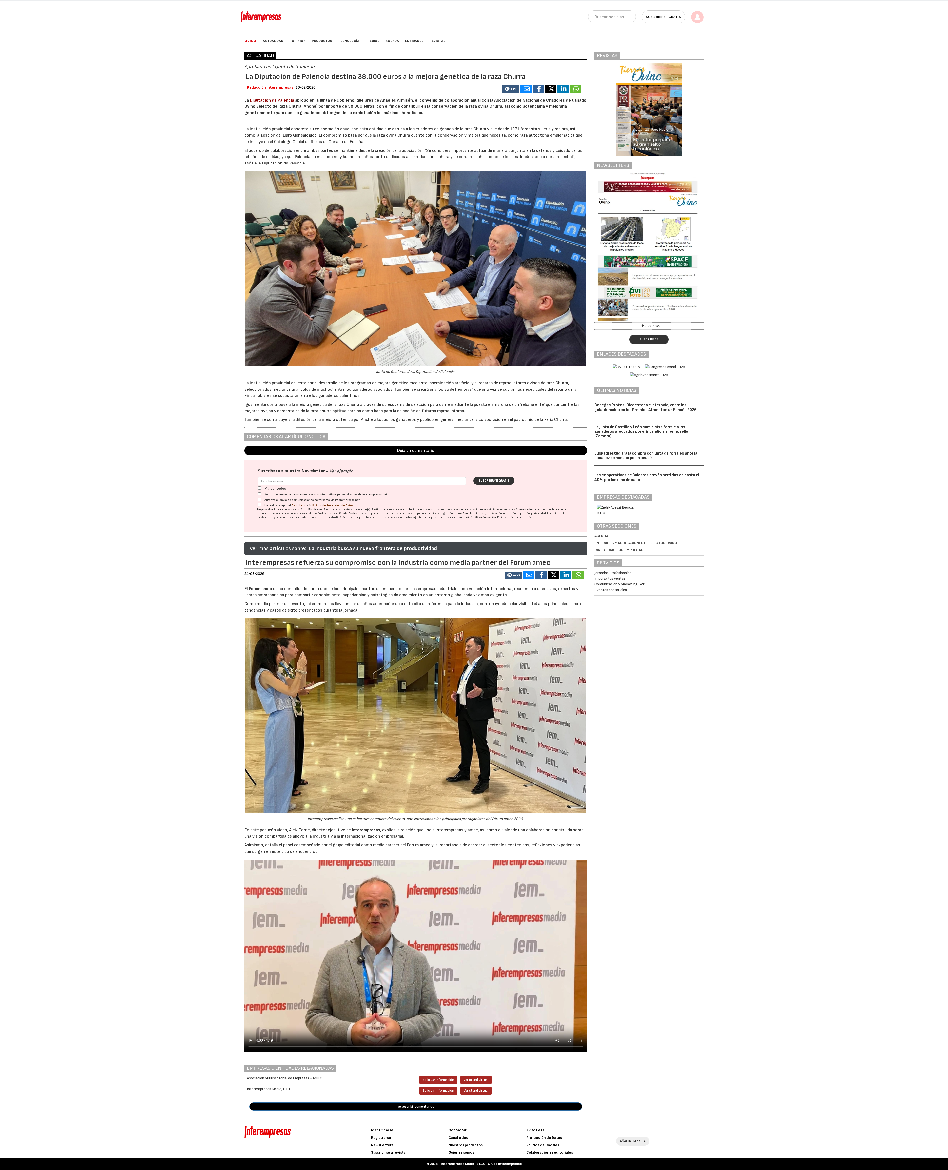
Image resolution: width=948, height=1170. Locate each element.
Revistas (438, 41)
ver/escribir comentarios (415, 1106)
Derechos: (469, 513)
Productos (322, 41)
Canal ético (458, 1137)
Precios (372, 41)
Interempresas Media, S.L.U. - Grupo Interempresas (481, 1164)
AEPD (470, 517)
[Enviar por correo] (526, 89)
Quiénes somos (461, 1152)
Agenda (392, 41)
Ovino (250, 41)
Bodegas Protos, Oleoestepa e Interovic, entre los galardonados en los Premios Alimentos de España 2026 (645, 407)
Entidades (414, 41)
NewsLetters (382, 1145)
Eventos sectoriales (610, 590)
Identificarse (382, 1130)
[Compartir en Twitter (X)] (550, 89)
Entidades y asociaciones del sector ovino (635, 543)
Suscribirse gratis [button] (663, 17)
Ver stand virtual (476, 1080)
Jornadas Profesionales (612, 573)
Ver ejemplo (341, 471)
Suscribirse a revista (388, 1152)
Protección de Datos (544, 1137)
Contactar (458, 1130)
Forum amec (260, 588)
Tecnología (348, 41)
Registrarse (381, 1137)
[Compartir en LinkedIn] (563, 89)
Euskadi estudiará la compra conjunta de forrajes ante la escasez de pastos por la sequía (645, 456)
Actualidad (273, 41)
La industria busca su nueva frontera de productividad (373, 548)
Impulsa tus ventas (609, 578)
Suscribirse (648, 339)
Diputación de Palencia (272, 100)
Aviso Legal (299, 505)
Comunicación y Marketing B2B (619, 584)
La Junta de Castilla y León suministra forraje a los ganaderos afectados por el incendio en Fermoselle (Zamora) (641, 432)
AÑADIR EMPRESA (633, 1141)
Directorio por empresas (618, 550)
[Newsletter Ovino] (649, 247)
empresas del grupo (412, 513)
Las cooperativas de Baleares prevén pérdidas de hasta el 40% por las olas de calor (646, 477)
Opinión (299, 41)
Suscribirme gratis (493, 481)
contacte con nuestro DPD (325, 517)
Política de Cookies (542, 1145)
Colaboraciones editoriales (549, 1152)
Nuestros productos (466, 1145)
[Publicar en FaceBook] (538, 89)
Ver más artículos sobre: (278, 548)
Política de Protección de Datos (332, 505)
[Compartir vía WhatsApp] (575, 89)
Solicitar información (438, 1080)
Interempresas (366, 830)
